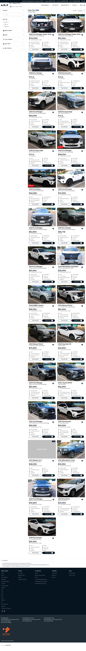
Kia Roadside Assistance (40, 583)
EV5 (2, 593)
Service (74, 5)
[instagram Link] (84, 1)
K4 (2, 602)
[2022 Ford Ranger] (42, 410)
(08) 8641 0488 (7, 621)
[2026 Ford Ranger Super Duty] (42, 23)
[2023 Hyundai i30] (71, 333)
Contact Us (48, 49)
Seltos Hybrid (4, 577)
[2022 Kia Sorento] (71, 410)
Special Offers (65, 5)
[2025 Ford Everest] (71, 178)
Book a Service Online (40, 575)
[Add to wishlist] (53, 35)
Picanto (3, 600)
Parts (36, 577)
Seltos (2, 575)
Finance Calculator (22, 579)
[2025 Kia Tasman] (71, 217)
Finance (20, 577)
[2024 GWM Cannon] (42, 294)
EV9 (2, 598)
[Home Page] (4, 5)
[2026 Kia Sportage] (71, 101)
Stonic (2, 573)
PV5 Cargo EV (4, 604)
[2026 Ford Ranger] (42, 101)
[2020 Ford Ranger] (42, 488)
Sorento (3, 583)
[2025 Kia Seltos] (42, 178)
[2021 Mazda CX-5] (42, 449)
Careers (53, 577)
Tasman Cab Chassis (6, 608)
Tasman (3, 606)
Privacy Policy (72, 573)
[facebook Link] (82, 1)
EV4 (2, 591)
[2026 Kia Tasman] (42, 62)
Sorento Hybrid (4, 585)
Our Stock (55, 5)
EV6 (2, 596)
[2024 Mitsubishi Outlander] (71, 255)
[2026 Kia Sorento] (71, 62)
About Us (54, 575)
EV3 (2, 589)
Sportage (3, 579)
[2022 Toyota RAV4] (71, 372)
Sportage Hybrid (5, 581)
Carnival (3, 587)
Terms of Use (72, 575)
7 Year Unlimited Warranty (41, 579)
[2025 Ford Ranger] (71, 139)
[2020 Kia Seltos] (71, 488)
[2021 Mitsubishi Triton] (71, 449)
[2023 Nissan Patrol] (71, 294)
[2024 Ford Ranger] (42, 255)
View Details (35, 49)
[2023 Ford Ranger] (42, 372)
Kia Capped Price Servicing (41, 581)
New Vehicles (45, 5)
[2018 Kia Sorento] (42, 526)
